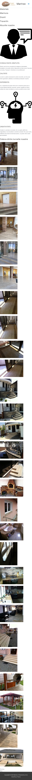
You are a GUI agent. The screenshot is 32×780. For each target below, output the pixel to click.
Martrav (21, 3)
